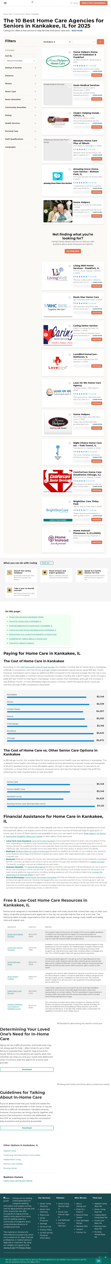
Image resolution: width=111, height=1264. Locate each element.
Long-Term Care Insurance (43, 841)
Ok (98, 1261)
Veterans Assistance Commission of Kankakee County (15, 1006)
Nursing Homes (10, 1168)
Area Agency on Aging (95, 833)
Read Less (45, 563)
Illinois (28, 14)
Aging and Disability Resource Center (24, 836)
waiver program (98, 862)
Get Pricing (97, 75)
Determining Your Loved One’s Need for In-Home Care (32, 634)
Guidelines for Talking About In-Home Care (28, 639)
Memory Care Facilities (13, 1164)
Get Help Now (72, 251)
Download (27, 1069)
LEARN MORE (97, 71)
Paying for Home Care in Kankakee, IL (25, 621)
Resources (44, 1215)
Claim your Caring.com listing (17, 1180)
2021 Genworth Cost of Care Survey (37, 667)
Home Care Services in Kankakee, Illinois (26, 617)
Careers (79, 1229)
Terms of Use (9, 1248)
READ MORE (77, 31)
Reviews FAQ (81, 1226)
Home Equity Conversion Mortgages (40, 877)
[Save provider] (70, 52)
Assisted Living (9, 1151)
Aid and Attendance (36, 867)
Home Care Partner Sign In (63, 1214)
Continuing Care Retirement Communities (21, 1155)
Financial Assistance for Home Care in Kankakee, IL (30, 626)
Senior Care (7, 14)
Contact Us (81, 1232)
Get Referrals (64, 1220)
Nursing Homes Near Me (100, 1234)
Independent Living (12, 1160)
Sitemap (43, 1224)
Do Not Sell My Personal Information (46, 1235)
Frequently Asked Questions (21, 643)
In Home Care (19, 14)
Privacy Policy (25, 1248)
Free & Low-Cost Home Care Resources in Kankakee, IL (32, 630)
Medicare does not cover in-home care (32, 851)
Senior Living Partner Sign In (63, 1206)
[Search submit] (100, 41)
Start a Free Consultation (93, 3)
